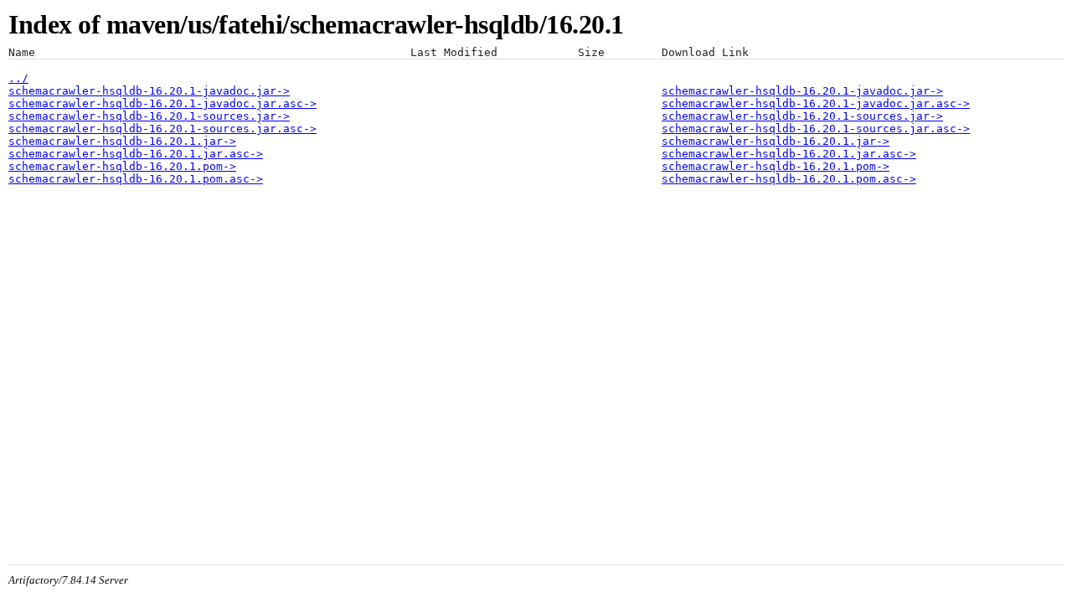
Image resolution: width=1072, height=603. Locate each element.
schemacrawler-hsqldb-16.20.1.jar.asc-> (135, 153)
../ (18, 78)
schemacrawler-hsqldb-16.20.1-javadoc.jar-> (149, 91)
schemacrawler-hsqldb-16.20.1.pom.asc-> (135, 179)
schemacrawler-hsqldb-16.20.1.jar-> (122, 141)
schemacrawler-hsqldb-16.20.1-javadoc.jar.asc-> (162, 103)
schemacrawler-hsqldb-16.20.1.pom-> (122, 166)
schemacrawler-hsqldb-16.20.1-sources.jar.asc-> (162, 128)
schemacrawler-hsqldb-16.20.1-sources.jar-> (149, 116)
